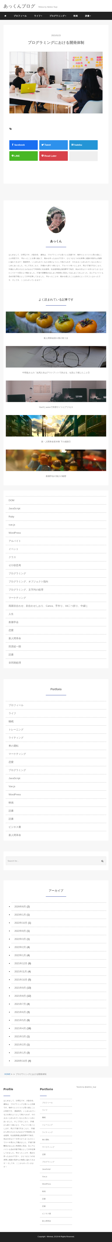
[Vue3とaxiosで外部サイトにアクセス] (56, 391)
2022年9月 (20, 931)
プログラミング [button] (57, 16)
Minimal (50, 1237)
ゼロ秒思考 (15, 565)
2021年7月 (20, 1004)
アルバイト (15, 541)
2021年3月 (20, 1036)
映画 (76, 16)
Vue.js (12, 786)
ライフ (12, 713)
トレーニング (16, 729)
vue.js (12, 524)
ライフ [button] (37, 16)
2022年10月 (20, 922)
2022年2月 (20, 947)
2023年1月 (20, 914)
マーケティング (17, 597)
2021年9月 (20, 987)
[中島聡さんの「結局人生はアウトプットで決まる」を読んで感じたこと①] (56, 357)
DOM (11, 500)
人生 (11, 614)
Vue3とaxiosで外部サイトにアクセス (56, 407)
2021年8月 (20, 996)
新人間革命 (15, 638)
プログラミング (17, 573)
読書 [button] (87, 16)
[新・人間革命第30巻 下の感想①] (56, 426)
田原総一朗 (15, 646)
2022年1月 (20, 955)
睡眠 (11, 721)
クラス (12, 557)
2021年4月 (20, 1028)
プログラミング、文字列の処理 (26, 589)
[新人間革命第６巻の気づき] (56, 322)
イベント (14, 549)
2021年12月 (20, 963)
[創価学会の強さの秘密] (56, 460)
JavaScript (14, 508)
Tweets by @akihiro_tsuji (86, 1087)
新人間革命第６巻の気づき (56, 338)
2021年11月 (20, 971)
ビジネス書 (15, 827)
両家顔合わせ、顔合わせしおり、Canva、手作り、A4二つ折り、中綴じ (48, 606)
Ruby (11, 516)
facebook (19, 145)
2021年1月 (20, 1052)
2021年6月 (20, 1012)
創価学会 (14, 622)
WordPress (15, 532)
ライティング (16, 737)
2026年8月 (20, 906)
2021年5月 (20, 1020)
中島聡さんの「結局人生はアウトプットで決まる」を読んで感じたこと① (56, 372)
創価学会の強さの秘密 (56, 476)
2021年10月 (20, 979)
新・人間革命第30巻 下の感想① (56, 441)
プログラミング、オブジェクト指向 (28, 581)
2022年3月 (20, 939)
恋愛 (11, 630)
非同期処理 (15, 662)
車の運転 (14, 745)
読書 (11, 654)
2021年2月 (20, 1044)
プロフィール (20, 16)
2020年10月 (20, 1060)
